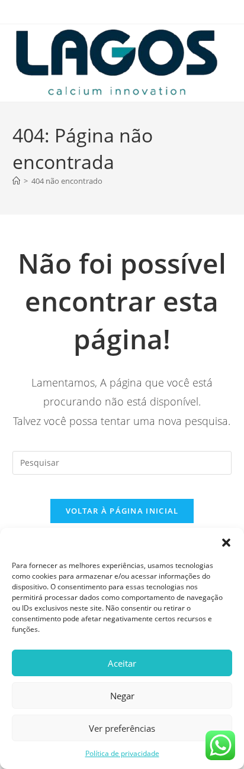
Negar (122, 696)
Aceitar (122, 663)
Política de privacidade (122, 753)
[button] (226, 543)
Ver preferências (122, 728)
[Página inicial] (16, 181)
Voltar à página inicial (122, 510)
